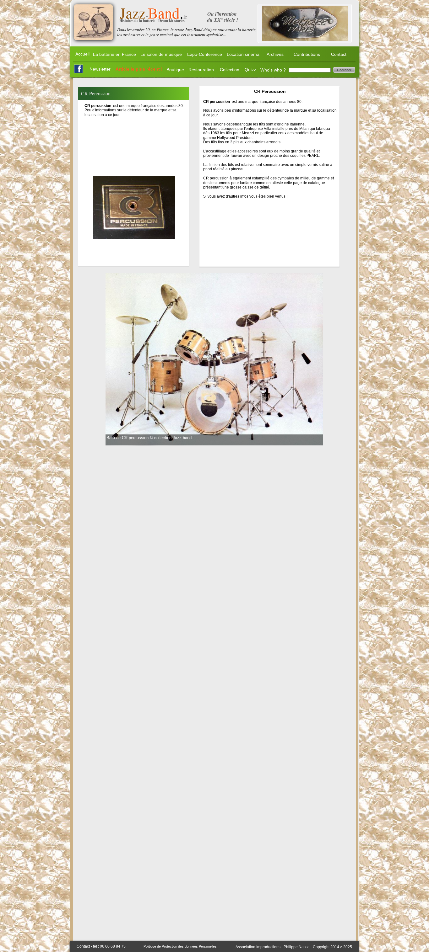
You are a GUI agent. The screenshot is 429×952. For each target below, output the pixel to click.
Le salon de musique (161, 54)
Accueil (82, 53)
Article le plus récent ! (139, 69)
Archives (275, 54)
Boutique (175, 69)
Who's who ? (273, 69)
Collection (229, 69)
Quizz (250, 69)
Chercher (344, 70)
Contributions (307, 54)
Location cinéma (243, 54)
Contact (338, 54)
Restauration (201, 69)
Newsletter (100, 69)
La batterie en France (114, 54)
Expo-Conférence (204, 54)
